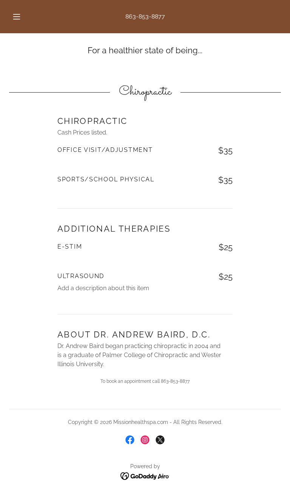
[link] (129, 439)
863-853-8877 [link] (145, 16)
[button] (20, 16)
